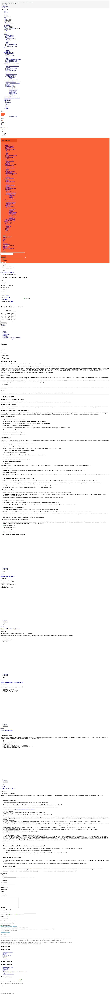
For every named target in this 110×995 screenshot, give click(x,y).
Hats (5, 21)
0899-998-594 (3, 262)
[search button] (3, 114)
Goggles (10, 78)
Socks (7, 54)
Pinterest (4, 332)
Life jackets (8, 69)
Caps (5, 29)
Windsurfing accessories (11, 75)
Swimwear (8, 71)
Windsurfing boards (13, 93)
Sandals (7, 50)
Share (4, 329)
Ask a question (4, 873)
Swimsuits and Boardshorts (9, 28)
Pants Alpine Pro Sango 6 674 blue (8, 788)
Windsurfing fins (12, 87)
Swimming (8, 76)
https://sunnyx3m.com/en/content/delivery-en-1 (25, 809)
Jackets (5, 19)
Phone (2, 884)
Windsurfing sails (12, 92)
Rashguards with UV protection (12, 66)
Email (2, 891)
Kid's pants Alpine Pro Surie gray (8, 576)
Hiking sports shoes (10, 48)
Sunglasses (6, 27)
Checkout (3, 124)
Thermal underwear (10, 53)
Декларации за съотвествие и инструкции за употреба (15, 971)
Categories (6, 12)
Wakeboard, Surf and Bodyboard (13, 83)
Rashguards (6, 26)
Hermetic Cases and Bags (11, 74)
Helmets (8, 62)
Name (2, 878)
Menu (5, 11)
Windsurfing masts (12, 91)
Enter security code (5, 914)
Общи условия (6, 958)
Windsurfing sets (12, 95)
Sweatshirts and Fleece (10, 55)
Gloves (7, 56)
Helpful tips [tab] (5, 336)
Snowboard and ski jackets (11, 61)
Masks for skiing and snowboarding (13, 59)
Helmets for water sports (11, 70)
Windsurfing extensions (13, 88)
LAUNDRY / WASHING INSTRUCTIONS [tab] (12, 337)
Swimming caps (12, 77)
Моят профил (6, 968)
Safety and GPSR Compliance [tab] (9, 338)
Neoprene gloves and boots (11, 68)
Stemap (4, 970)
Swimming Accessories (13, 79)
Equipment (6, 22)
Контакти (5, 953)
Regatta (2, 728)
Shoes (5, 17)
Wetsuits (8, 67)
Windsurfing (8, 86)
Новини (5, 957)
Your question (4, 907)
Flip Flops (8, 51)
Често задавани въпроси (8, 974)
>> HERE (6, 295)
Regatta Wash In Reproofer (6, 730)
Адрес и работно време (8, 952)
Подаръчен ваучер (7, 955)
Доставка (5, 956)
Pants (5, 20)
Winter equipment (7, 23)
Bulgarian (3, 7)
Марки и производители (8, 973)
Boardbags (11, 94)
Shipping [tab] (5, 335)
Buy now (2, 324)
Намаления (5, 969)
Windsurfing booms (13, 90)
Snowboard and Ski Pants (11, 60)
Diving (7, 64)
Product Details (6, 334)
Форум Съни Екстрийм (8, 967)
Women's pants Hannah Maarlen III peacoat (10, 628)
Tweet (4, 331)
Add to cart (3, 323)
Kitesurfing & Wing (10, 85)
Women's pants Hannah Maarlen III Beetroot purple (12, 682)
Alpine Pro (3, 573)
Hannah (2, 626)
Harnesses (8, 84)
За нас (4, 954)
